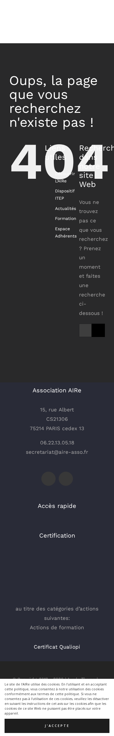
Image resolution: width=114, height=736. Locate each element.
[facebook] (48, 479)
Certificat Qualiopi (57, 647)
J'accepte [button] (57, 726)
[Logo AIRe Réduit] (24, 8)
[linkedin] (66, 479)
